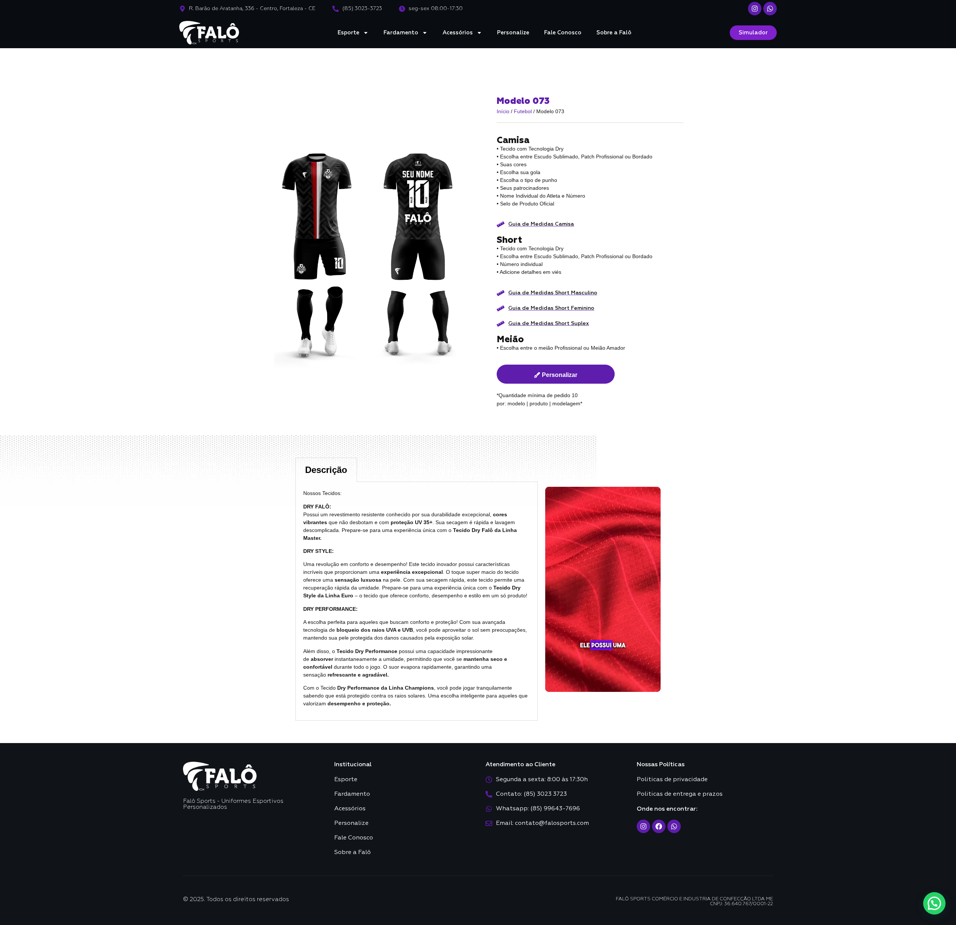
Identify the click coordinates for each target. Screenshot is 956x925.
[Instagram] (754, 8)
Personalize (513, 32)
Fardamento (401, 32)
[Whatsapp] (770, 8)
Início (503, 111)
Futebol (523, 111)
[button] (934, 903)
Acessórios (458, 32)
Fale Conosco (562, 32)
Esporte (348, 32)
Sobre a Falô (613, 32)
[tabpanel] (416, 601)
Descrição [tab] (326, 470)
